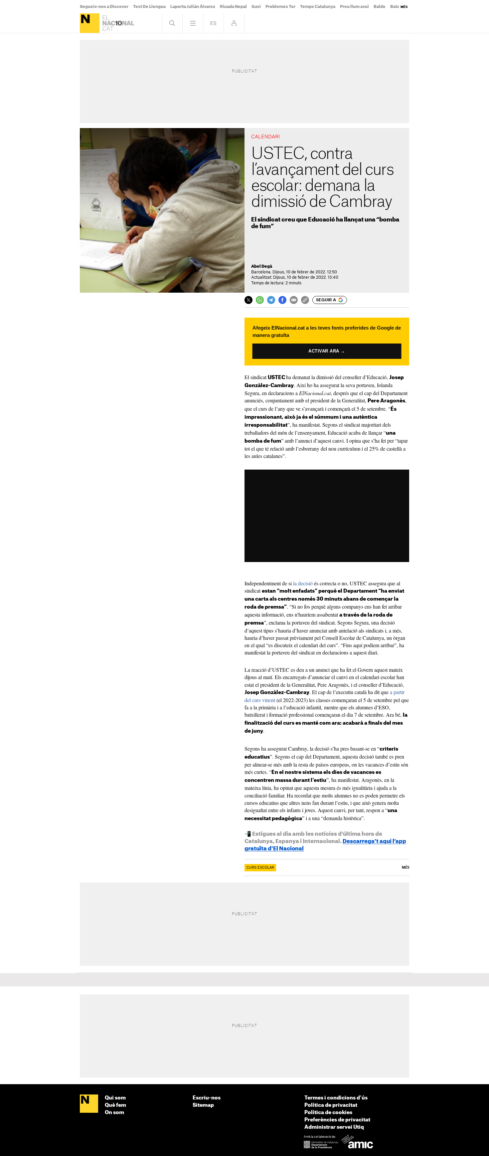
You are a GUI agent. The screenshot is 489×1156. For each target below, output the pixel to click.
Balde (380, 7)
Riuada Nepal (233, 7)
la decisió (303, 583)
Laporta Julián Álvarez (192, 7)
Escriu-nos (207, 1097)
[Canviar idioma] (213, 23)
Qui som (115, 1097)
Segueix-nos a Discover (104, 7)
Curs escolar (260, 867)
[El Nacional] (89, 23)
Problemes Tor (280, 7)
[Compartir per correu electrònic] (294, 300)
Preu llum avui (354, 7)
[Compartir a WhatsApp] (260, 300)
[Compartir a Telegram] (271, 300)
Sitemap (203, 1105)
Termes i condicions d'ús (336, 1097)
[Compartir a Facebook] (282, 300)
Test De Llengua (149, 7)
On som (114, 1112)
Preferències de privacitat (337, 1119)
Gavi (256, 7)
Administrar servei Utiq (334, 1127)
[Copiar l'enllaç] (305, 300)
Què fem (115, 1105)
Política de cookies (328, 1112)
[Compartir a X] (248, 300)
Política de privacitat (330, 1105)
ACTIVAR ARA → (327, 351)
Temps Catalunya (317, 7)
